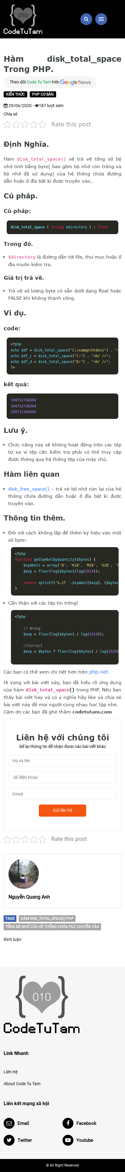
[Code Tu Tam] (31, 19)
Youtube (84, 1140)
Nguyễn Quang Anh (29, 897)
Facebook (86, 1123)
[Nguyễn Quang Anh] (23, 874)
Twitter (25, 1140)
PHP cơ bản (43, 94)
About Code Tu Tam (22, 1083)
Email (23, 1123)
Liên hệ (11, 1071)
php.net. (99, 671)
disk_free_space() (28, 488)
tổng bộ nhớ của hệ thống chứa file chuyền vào (52, 927)
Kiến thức (15, 94)
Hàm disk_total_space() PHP (47, 918)
